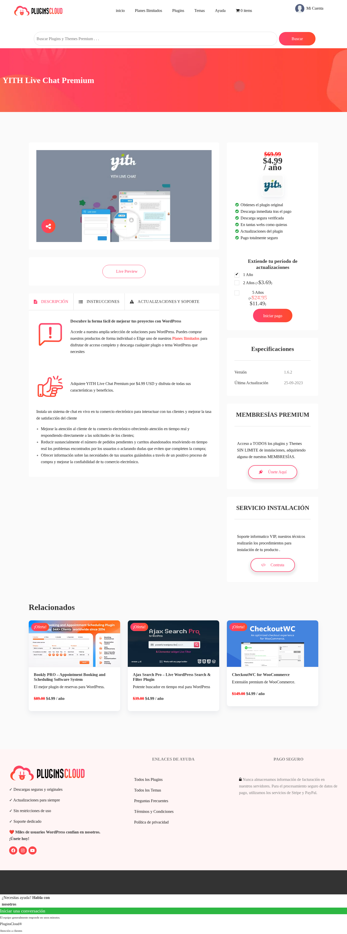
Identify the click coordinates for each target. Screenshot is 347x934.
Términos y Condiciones (154, 811)
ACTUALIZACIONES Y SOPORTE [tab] (168, 301)
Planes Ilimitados (148, 10)
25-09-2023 (293, 383)
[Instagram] (23, 850)
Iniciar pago (272, 316)
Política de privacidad (151, 822)
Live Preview (127, 271)
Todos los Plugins (148, 779)
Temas (199, 10)
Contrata (277, 565)
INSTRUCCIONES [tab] (103, 301)
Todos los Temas (147, 790)
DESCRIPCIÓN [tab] (54, 301)
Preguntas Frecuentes (151, 801)
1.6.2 (288, 372)
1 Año (248, 274)
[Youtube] (32, 850)
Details (78, 665)
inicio (120, 10)
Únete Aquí (277, 472)
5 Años (258, 298)
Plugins (178, 10)
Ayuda (220, 10)
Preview (78, 648)
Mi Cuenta (314, 8)
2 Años (257, 282)
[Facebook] (13, 850)
